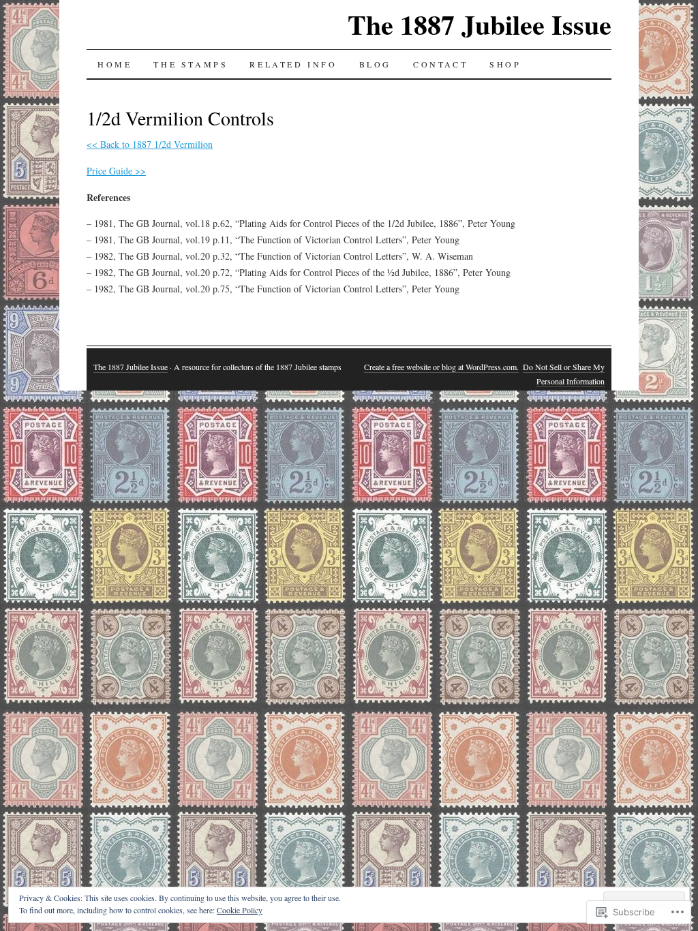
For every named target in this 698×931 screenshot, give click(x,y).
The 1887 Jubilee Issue (479, 24)
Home (114, 64)
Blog (375, 64)
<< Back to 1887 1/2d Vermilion (150, 144)
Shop (505, 64)
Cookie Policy (239, 909)
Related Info (293, 64)
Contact (440, 64)
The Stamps (190, 64)
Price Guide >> (116, 170)
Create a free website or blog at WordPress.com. (441, 366)
